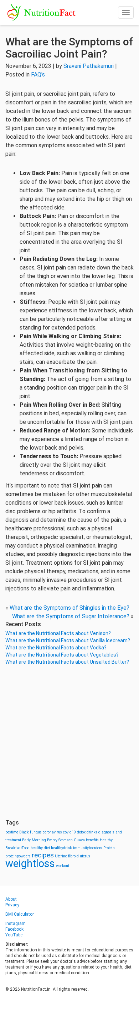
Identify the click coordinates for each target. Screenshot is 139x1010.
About (11, 899)
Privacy (12, 904)
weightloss (30, 863)
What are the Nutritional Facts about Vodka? (56, 647)
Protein (109, 848)
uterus (85, 856)
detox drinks (87, 832)
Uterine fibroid (67, 856)
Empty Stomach (60, 840)
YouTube (13, 934)
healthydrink (61, 848)
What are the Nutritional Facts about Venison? (58, 633)
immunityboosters (87, 848)
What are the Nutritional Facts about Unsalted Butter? (67, 662)
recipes (43, 855)
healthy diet (40, 848)
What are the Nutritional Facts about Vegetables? (62, 655)
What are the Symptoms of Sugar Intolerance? (70, 616)
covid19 (69, 832)
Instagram (15, 923)
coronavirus (52, 832)
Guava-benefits (86, 840)
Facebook (14, 929)
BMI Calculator (19, 914)
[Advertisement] (69, 742)
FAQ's (38, 74)
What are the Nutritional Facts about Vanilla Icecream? (67, 640)
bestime (11, 832)
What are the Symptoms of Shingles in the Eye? (69, 607)
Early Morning (34, 840)
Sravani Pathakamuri (88, 66)
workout (62, 865)
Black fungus (30, 832)
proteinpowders (18, 856)
